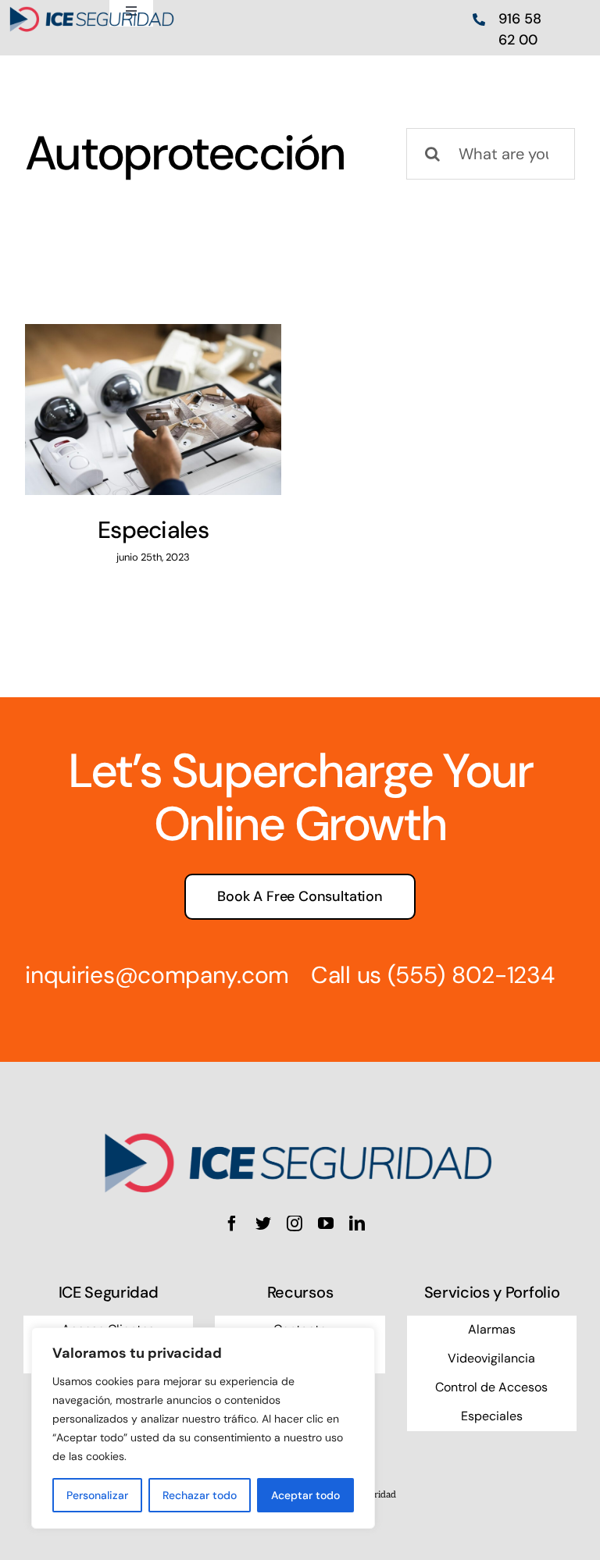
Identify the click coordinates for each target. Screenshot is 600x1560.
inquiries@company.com (157, 975)
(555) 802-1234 (471, 975)
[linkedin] (357, 1223)
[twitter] (263, 1223)
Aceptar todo (305, 1495)
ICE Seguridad (109, 1292)
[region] (203, 1428)
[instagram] (294, 1223)
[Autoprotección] (153, 409)
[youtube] (326, 1223)
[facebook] (232, 1223)
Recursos (300, 1292)
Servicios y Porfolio (492, 1292)
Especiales (153, 530)
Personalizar (97, 1495)
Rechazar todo (199, 1495)
